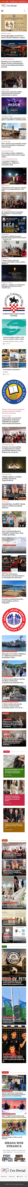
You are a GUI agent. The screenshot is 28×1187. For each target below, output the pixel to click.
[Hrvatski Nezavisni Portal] (9, 5)
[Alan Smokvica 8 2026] (14, 106)
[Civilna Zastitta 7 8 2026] (14, 249)
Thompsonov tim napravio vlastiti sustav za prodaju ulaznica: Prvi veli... (13, 189)
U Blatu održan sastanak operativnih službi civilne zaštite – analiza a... (13, 262)
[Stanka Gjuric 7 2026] (14, 492)
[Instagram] (25, 1177)
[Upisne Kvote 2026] (14, 1082)
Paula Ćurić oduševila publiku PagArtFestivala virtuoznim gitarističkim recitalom (11, 93)
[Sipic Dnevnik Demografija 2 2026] (14, 1105)
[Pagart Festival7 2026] (14, 465)
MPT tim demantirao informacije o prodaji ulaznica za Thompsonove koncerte (13, 575)
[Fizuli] (20, 1158)
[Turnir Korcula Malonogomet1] (14, 224)
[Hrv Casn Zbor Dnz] (14, 304)
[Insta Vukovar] (14, 273)
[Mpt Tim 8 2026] (14, 176)
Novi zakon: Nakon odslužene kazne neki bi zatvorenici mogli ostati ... (13, 155)
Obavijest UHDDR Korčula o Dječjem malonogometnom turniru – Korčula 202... (13, 238)
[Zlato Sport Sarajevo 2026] (14, 1126)
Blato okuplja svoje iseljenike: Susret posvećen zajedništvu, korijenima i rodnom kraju (13, 145)
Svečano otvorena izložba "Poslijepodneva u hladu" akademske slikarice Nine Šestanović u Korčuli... (11, 449)
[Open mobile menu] (2, 11)
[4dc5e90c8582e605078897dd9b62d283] (14, 435)
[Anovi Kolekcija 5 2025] (14, 787)
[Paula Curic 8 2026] (14, 79)
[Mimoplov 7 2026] (14, 642)
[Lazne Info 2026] (14, 563)
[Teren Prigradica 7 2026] (14, 588)
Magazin (5, 713)
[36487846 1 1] (14, 815)
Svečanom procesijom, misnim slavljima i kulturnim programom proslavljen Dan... (13, 680)
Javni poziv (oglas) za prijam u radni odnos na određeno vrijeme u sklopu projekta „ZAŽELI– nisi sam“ (13, 339)
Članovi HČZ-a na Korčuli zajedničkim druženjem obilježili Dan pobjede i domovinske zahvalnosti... (11, 420)
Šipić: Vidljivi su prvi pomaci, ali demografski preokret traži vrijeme (14, 1116)
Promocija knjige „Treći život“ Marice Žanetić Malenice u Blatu (13, 36)
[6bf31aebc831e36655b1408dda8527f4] (14, 761)
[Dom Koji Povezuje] (14, 131)
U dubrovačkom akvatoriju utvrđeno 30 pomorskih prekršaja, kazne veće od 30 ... (13, 706)
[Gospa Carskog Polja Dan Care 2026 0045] (14, 668)
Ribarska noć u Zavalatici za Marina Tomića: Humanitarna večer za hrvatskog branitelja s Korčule (12, 64)
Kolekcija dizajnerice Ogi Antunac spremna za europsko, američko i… (14, 771)
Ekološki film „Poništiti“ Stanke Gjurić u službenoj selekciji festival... (13, 506)
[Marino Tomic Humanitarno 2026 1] (14, 48)
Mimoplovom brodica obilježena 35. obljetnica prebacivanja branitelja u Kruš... (14, 655)
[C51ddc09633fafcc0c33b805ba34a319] (14, 200)
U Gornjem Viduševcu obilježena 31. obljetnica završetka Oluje (10, 163)
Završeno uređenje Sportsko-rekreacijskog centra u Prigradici (13, 601)
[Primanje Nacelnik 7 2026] (14, 519)
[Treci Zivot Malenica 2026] (14, 23)
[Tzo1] (8, 1158)
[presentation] (3, 1163)
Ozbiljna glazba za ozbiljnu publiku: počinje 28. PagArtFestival (12, 478)
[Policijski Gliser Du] (14, 693)
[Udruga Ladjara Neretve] (14, 620)
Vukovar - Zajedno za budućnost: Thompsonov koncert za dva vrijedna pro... (13, 286)
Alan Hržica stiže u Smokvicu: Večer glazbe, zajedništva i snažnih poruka (13, 119)
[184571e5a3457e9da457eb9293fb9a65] (14, 411)
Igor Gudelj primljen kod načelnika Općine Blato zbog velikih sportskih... (12, 533)
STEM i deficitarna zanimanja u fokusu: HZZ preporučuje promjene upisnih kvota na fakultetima (14, 1094)
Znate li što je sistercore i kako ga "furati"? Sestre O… (14, 825)
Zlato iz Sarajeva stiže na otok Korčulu (12, 1137)
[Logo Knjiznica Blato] (14, 392)
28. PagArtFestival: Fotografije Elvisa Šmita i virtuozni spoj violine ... (12, 213)
